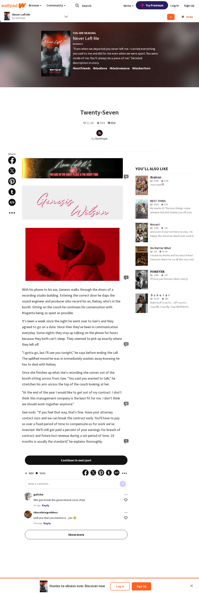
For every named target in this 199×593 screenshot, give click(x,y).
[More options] (126, 495)
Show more (76, 535)
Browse (34, 5)
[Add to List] (171, 17)
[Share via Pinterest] (12, 181)
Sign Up (141, 586)
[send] (123, 484)
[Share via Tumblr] (12, 192)
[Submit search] (77, 5)
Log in (120, 586)
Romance (78, 43)
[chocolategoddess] (28, 514)
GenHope (101, 138)
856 (113, 123)
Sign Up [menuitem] (189, 5)
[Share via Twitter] (12, 171)
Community (55, 5)
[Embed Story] (12, 202)
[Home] (13, 5)
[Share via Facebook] (12, 160)
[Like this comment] (126, 500)
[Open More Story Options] (12, 213)
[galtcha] (28, 496)
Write (128, 6)
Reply (45, 505)
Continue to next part (76, 460)
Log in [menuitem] (174, 5)
